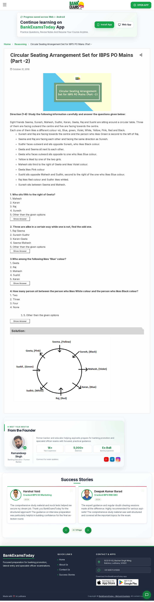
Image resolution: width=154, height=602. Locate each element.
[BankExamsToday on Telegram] (112, 459)
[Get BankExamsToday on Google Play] (128, 582)
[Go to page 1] (66, 530)
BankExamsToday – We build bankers (114, 596)
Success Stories (67, 575)
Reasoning (21, 44)
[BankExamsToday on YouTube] (106, 459)
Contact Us (64, 569)
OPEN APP (143, 5)
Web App (126, 24)
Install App (106, 24)
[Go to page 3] (88, 530)
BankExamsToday (18, 555)
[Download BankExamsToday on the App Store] (106, 582)
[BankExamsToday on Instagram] (118, 459)
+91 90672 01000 (112, 570)
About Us (63, 564)
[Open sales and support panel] (147, 595)
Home (7, 44)
